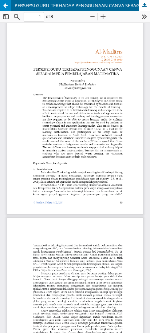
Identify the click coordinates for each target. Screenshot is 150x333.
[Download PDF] (144, 5)
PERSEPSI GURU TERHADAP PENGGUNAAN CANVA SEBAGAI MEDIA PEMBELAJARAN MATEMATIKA (82, 5)
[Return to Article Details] (5, 5)
